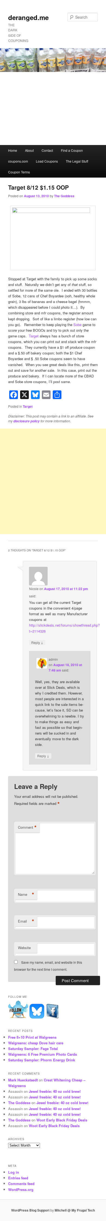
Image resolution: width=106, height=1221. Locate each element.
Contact (47, 150)
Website (24, 947)
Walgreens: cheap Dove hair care (35, 1042)
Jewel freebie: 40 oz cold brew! (55, 1091)
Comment (27, 827)
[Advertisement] (53, 108)
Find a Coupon (72, 150)
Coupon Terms (19, 172)
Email (26, 921)
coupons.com (18, 161)
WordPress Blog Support (30, 1210)
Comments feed (21, 1183)
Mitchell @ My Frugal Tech (75, 1210)
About (29, 150)
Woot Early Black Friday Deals (61, 1120)
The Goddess (64, 195)
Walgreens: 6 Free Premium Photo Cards (42, 1054)
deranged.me (28, 17)
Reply (37, 642)
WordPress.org (20, 1189)
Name (26, 894)
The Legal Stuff (77, 161)
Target (34, 335)
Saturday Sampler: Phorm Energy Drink (41, 1059)
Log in (13, 1172)
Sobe (77, 324)
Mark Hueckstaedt (23, 1079)
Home (12, 150)
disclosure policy (26, 421)
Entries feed (18, 1177)
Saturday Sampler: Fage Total (33, 1048)
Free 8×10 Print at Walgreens (32, 1037)
